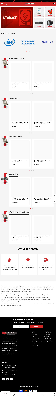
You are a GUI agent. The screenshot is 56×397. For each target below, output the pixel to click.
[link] (9, 42)
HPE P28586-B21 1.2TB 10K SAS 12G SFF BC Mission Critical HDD (42, 83)
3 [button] (29, 51)
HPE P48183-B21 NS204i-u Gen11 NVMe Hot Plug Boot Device (20, 237)
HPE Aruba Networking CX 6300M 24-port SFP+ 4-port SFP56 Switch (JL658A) (42, 199)
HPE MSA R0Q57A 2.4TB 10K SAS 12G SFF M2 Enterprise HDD (20, 83)
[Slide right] (53, 265)
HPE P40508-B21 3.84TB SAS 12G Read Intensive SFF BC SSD (19, 161)
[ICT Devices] (46, 42)
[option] (10, 42)
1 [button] (26, 51)
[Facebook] (3, 379)
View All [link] (13, 33)
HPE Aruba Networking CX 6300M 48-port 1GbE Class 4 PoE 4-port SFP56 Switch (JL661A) (20, 199)
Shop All (22, 58)
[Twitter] (11, 379)
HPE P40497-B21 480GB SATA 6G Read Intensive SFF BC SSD (42, 161)
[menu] (2, 4)
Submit (36, 326)
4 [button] (34, 93)
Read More (28, 312)
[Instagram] (7, 379)
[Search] (6, 4)
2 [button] (30, 93)
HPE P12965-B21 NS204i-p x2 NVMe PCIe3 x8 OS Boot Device (42, 237)
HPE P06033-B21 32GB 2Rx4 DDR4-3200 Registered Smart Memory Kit (20, 123)
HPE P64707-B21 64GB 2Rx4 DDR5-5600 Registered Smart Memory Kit (42, 123)
